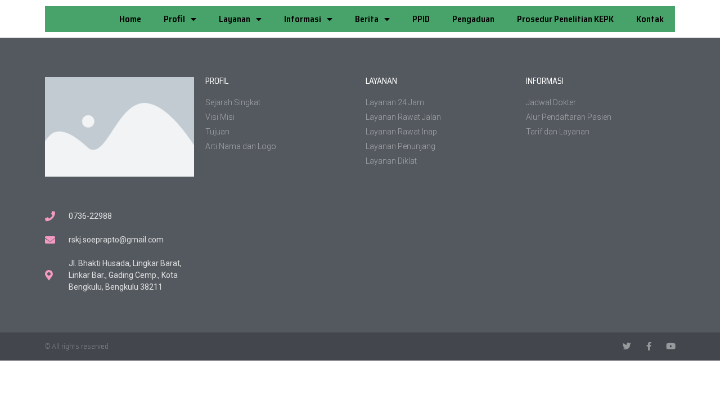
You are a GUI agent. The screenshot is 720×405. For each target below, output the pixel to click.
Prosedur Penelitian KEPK (565, 19)
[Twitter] (627, 346)
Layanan (234, 19)
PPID (421, 19)
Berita (367, 19)
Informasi (302, 19)
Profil (174, 19)
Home (130, 19)
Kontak (650, 19)
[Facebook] (649, 346)
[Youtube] (671, 346)
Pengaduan (473, 19)
